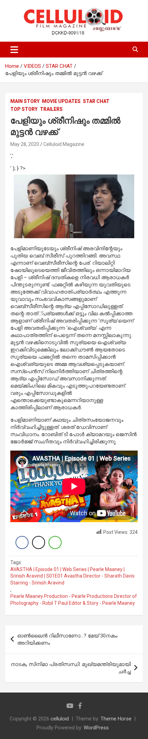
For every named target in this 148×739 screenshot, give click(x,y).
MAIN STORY (25, 101)
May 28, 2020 (24, 144)
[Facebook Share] (22, 542)
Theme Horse (116, 719)
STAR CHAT (96, 101)
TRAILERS (51, 109)
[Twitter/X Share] (38, 542)
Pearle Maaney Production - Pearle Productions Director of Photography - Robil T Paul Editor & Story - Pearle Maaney (73, 599)
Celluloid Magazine (63, 144)
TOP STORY (24, 109)
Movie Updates (61, 101)
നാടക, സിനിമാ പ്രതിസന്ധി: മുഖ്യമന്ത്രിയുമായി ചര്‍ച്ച (71, 668)
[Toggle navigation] (14, 49)
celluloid (60, 719)
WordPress (96, 728)
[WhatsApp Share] (55, 542)
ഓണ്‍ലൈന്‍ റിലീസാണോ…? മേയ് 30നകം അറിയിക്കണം (67, 639)
